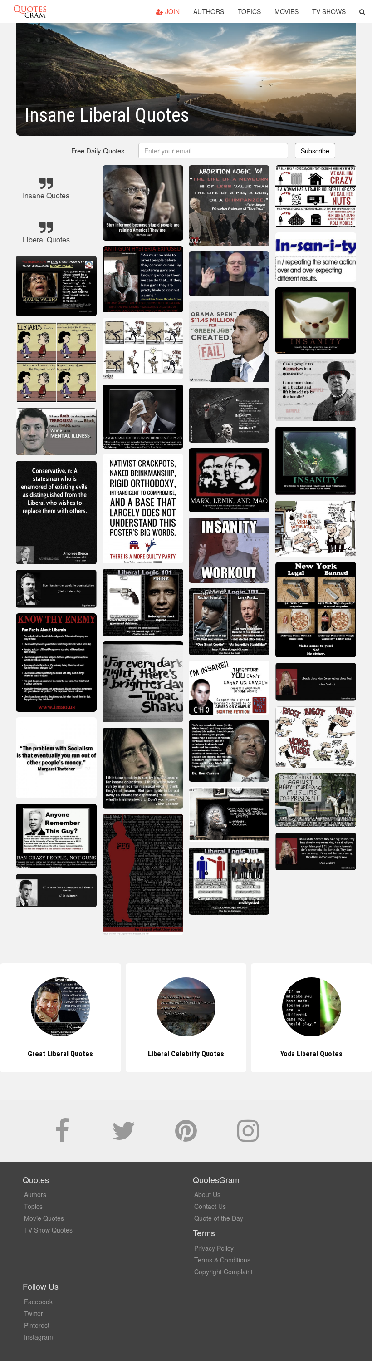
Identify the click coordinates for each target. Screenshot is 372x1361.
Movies (286, 11)
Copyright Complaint (223, 1271)
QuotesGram (30, 11)
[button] (362, 11)
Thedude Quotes (312, 1054)
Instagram (38, 1336)
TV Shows (329, 11)
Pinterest (36, 1325)
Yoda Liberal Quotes (186, 1054)
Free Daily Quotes (98, 150)
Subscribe (315, 150)
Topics (249, 11)
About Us (207, 1194)
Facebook (38, 1301)
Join (171, 11)
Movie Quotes (44, 1218)
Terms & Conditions (222, 1259)
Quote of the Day (218, 1218)
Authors (208, 11)
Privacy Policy (214, 1248)
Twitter (33, 1313)
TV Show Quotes (48, 1229)
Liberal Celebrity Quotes (60, 1054)
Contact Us (210, 1206)
